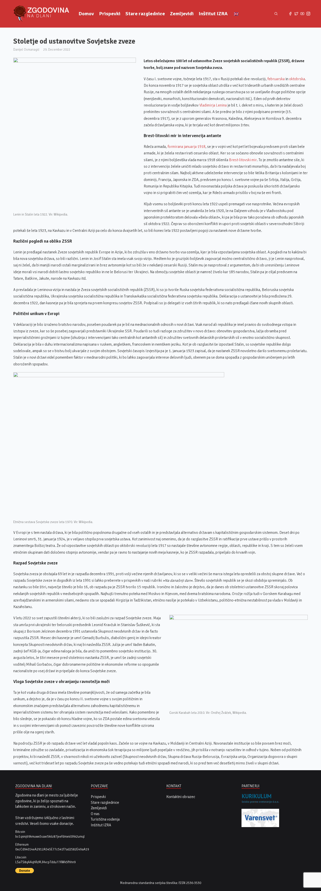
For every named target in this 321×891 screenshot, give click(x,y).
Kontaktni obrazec (180, 797)
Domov (86, 14)
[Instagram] (308, 14)
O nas (95, 814)
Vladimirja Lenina (213, 105)
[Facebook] (290, 14)
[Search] (276, 14)
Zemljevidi (182, 14)
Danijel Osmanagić (26, 50)
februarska (276, 79)
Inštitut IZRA (213, 14)
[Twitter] (296, 14)
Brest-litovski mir (243, 160)
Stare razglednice (145, 14)
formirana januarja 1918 (186, 146)
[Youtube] (302, 14)
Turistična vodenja (105, 819)
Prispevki (109, 14)
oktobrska (297, 79)
